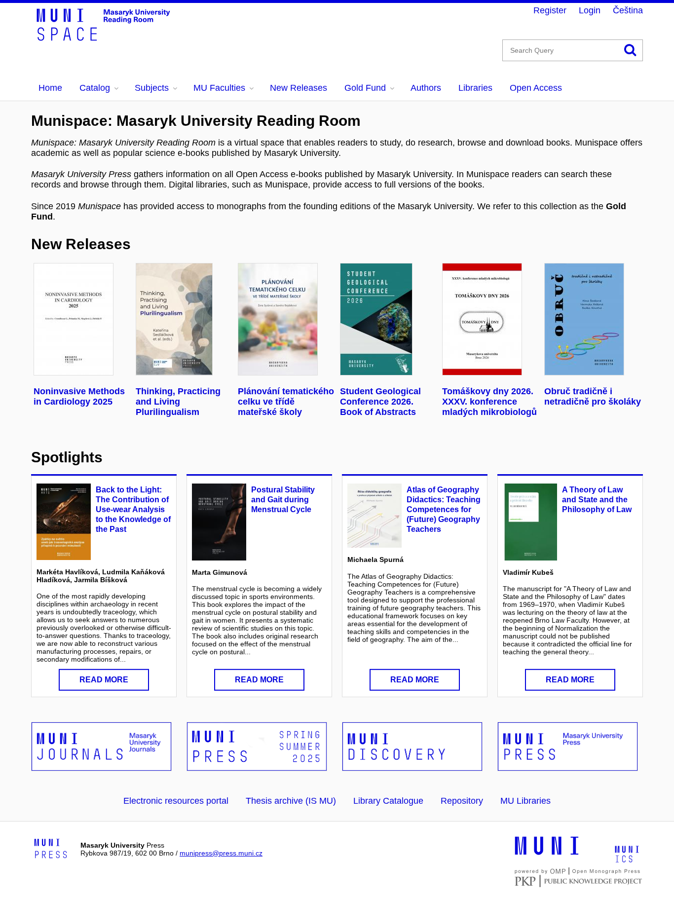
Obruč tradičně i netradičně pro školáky (592, 396)
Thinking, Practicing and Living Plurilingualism (178, 401)
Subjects (152, 88)
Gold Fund (365, 88)
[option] (82, 335)
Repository (462, 801)
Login (589, 10)
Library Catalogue (388, 801)
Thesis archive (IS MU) (291, 801)
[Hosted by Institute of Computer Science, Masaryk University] (627, 854)
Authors (426, 88)
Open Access (536, 88)
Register (549, 10)
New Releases (298, 88)
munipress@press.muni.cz (221, 853)
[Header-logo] (110, 37)
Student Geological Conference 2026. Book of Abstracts (380, 401)
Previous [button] (47, 320)
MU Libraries (525, 801)
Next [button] (622, 320)
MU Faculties (219, 88)
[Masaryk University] (547, 854)
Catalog (94, 88)
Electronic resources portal (175, 801)
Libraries (475, 88)
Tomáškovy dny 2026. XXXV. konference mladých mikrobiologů (489, 401)
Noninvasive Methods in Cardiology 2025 (79, 396)
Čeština (628, 10)
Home (50, 88)
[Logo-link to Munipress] (51, 849)
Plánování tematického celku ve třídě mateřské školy (286, 401)
